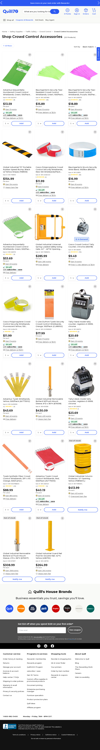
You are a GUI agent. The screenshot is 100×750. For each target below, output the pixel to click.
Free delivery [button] (10, 273)
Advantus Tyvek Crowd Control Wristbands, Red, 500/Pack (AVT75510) (47, 478)
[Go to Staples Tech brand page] (67, 609)
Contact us (7, 695)
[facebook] (52, 646)
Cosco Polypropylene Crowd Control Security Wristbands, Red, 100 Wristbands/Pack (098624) (49, 169)
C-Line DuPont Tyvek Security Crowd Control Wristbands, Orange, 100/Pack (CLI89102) (50, 323)
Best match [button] (88, 47)
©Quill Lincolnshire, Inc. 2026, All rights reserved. (34, 727)
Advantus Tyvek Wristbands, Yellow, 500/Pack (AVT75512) (16, 400)
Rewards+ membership (36, 659)
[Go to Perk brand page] (44, 609)
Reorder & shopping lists (61, 659)
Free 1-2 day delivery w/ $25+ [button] (83, 265)
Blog (77, 663)
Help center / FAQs (11, 677)
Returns (6, 663)
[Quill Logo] (10, 11)
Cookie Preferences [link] (68, 735)
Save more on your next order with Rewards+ (50, 3)
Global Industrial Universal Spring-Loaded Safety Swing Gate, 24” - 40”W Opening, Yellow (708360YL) (49, 246)
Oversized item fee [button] (79, 496)
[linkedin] (46, 646)
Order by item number (60, 671)
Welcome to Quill (82, 659)
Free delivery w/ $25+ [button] (14, 118)
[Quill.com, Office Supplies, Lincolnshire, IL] (9, 727)
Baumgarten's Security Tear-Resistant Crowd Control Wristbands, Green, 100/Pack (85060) (49, 92)
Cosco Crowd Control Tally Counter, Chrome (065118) (81, 245)
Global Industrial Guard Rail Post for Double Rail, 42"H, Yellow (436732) (49, 555)
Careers (78, 673)
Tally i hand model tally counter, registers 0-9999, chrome (80, 323)
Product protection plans (37, 699)
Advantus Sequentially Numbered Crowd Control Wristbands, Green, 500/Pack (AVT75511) (16, 246)
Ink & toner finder (58, 663)
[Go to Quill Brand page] (9, 609)
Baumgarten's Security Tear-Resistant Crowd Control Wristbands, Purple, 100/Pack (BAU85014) (82, 92)
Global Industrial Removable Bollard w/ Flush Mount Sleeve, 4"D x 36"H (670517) (16, 555)
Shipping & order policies (13, 681)
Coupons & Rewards (24, 20)
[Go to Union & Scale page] (79, 609)
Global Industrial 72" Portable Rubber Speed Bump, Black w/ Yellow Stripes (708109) (17, 169)
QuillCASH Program (35, 667)
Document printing (34, 685)
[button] (99, 2)
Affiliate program (34, 707)
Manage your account (12, 667)
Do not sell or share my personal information (46, 738)
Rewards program (34, 663)
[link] (30, 55)
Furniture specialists (35, 695)
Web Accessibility (82, 677)
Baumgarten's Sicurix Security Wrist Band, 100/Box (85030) (82, 168)
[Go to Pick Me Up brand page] (32, 609)
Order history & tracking (12, 659)
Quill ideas (31, 703)
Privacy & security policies (13, 691)
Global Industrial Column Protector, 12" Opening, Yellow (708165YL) (80, 478)
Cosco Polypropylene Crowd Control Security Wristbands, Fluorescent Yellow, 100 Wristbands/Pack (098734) (16, 323)
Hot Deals (39, 20)
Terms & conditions (19, 735)
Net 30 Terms (32, 675)
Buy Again (49, 20)
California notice (50, 735)
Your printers (56, 667)
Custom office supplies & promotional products (37, 680)
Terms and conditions (38, 637)
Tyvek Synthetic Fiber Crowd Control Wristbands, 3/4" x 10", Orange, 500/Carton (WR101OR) (17, 478)
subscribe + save (33, 671)
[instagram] (39, 646)
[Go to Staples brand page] (56, 609)
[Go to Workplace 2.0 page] (90, 609)
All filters (8, 46)
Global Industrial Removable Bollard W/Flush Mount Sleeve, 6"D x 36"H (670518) (49, 401)
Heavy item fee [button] (11, 187)
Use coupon (75, 630)
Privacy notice (35, 735)
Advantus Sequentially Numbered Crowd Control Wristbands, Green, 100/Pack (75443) (16, 92)
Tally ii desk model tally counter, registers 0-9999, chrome (80, 401)
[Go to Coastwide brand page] (21, 609)
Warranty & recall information (10, 686)
